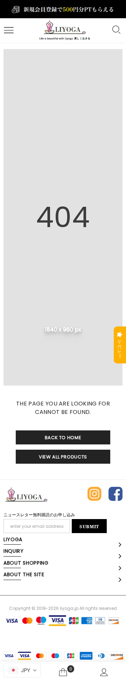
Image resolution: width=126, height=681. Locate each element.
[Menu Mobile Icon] (8, 30)
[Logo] (64, 30)
